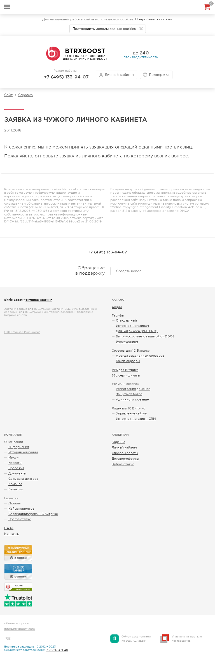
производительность (141, 57)
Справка (25, 95)
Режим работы (64, 70)
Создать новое (128, 271)
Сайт (8, 95)
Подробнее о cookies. (154, 19)
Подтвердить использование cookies (104, 29)
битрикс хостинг (38, 299)
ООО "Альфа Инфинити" (22, 332)
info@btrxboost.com (19, 628)
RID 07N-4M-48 (57, 649)
